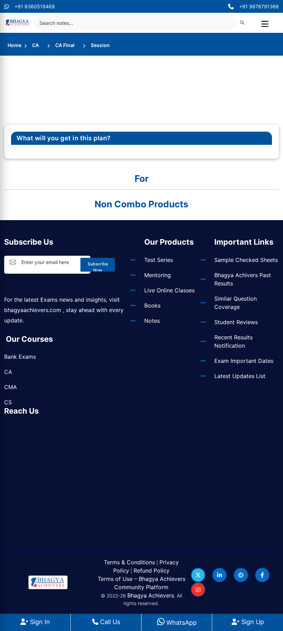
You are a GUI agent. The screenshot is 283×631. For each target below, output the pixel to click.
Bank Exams (20, 356)
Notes (152, 320)
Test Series (158, 259)
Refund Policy (151, 570)
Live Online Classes (169, 290)
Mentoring (157, 275)
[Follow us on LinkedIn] (219, 575)
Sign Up (252, 621)
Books (152, 305)
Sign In (39, 621)
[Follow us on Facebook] (262, 575)
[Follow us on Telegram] (241, 575)
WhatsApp (181, 622)
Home (14, 45)
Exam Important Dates (243, 360)
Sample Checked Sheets (246, 259)
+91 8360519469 (34, 6)
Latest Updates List (239, 376)
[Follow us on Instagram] (198, 589)
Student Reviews (236, 322)
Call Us (109, 621)
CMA (10, 387)
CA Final (65, 45)
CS (8, 402)
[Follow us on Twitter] (198, 575)
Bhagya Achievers (150, 595)
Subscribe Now (98, 266)
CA (35, 45)
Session (100, 45)
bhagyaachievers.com (32, 310)
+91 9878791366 (259, 6)
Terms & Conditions (129, 562)
